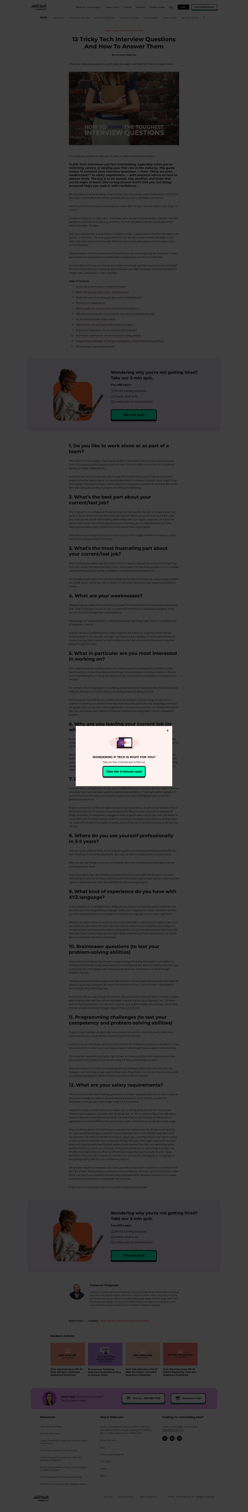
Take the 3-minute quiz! (124, 771)
